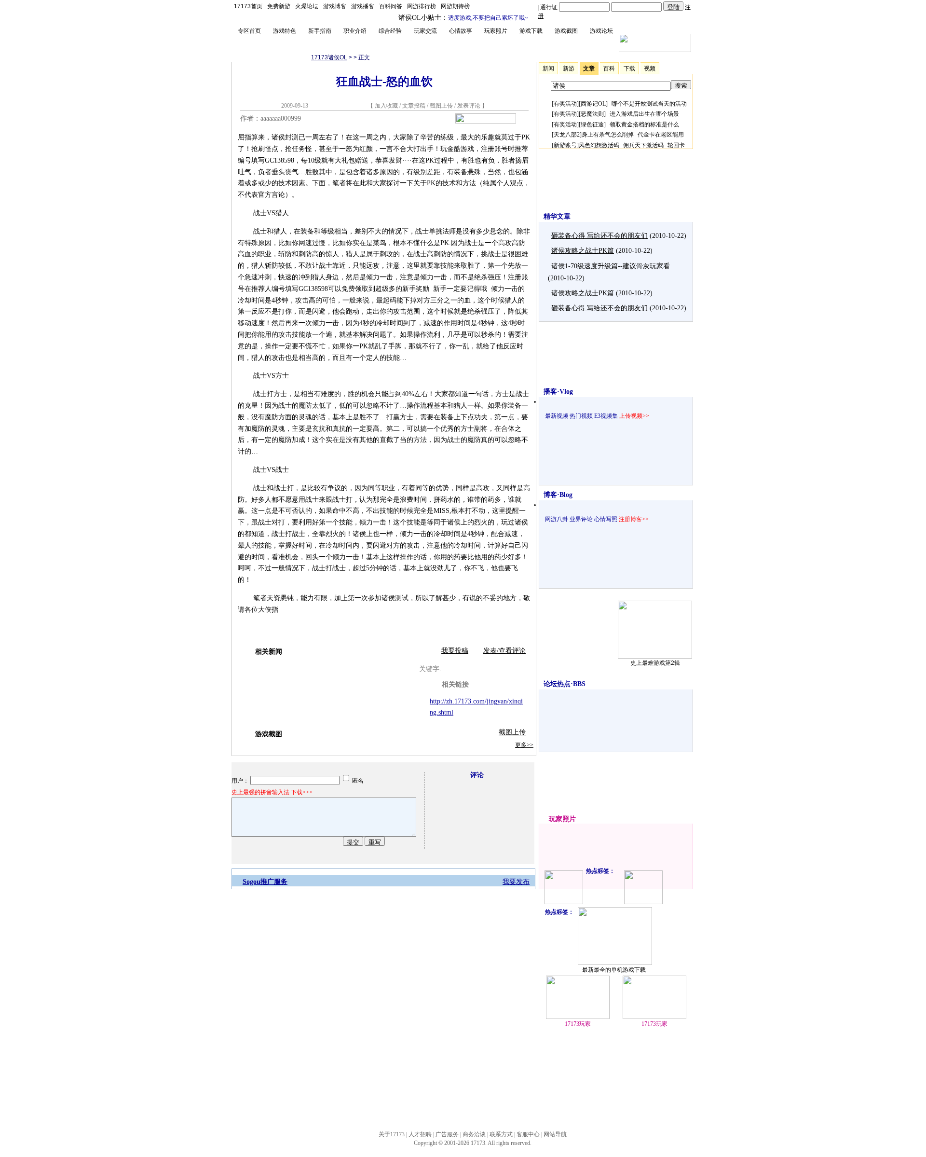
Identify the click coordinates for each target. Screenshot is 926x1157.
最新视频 (556, 416)
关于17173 (392, 1134)
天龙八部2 (567, 134)
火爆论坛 (306, 6)
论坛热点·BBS (565, 684)
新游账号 (565, 145)
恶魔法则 (592, 113)
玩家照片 (495, 31)
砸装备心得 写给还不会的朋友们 (599, 235)
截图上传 (441, 105)
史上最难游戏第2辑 (655, 663)
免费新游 (278, 6)
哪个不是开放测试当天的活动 (649, 103)
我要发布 (516, 881)
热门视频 (581, 416)
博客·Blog (558, 494)
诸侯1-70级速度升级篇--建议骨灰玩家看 (610, 266)
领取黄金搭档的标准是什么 (644, 124)
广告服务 (447, 1134)
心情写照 (605, 519)
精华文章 (557, 216)
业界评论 (581, 519)
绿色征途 (592, 124)
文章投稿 (414, 105)
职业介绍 (355, 31)
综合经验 (390, 31)
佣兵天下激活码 (643, 145)
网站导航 (555, 1134)
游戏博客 (334, 6)
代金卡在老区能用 (661, 134)
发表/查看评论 (504, 650)
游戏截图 (566, 31)
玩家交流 (425, 31)
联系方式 (501, 1134)
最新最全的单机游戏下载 (614, 969)
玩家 (555, 819)
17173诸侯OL (329, 57)
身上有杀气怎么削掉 (608, 134)
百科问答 (390, 6)
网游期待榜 (455, 6)
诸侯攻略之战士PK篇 (582, 250)
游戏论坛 (601, 31)
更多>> (524, 745)
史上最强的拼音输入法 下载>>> (272, 792)
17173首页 (248, 6)
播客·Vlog (558, 391)
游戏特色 (284, 31)
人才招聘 (420, 1134)
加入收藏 (386, 105)
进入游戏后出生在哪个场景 (644, 113)
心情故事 (460, 31)
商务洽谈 (474, 1134)
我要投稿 (454, 650)
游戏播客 (362, 6)
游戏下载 (531, 31)
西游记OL (593, 103)
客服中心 (528, 1134)
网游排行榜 (421, 6)
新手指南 (319, 31)
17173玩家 (578, 1023)
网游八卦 (556, 519)
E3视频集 (606, 416)
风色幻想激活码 (599, 145)
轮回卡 (676, 145)
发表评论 (468, 105)
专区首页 (249, 31)
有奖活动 (565, 103)
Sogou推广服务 (265, 881)
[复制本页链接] (485, 121)
